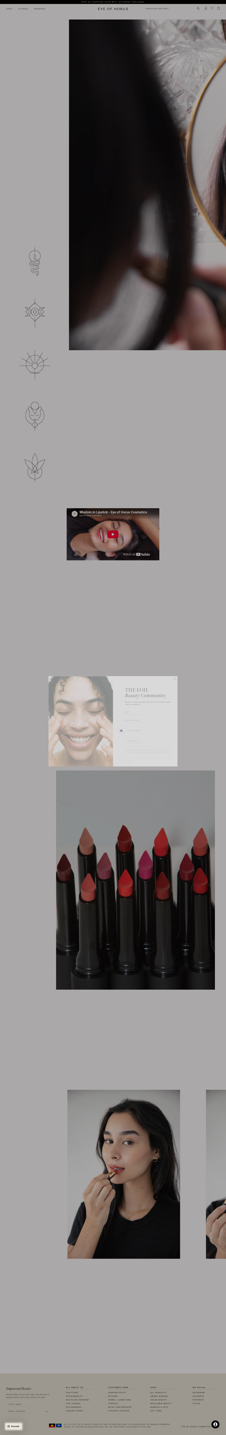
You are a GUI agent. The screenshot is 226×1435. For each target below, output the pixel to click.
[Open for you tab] (215, 1424)
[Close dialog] (174, 675)
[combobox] (122, 726)
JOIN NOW (133, 737)
